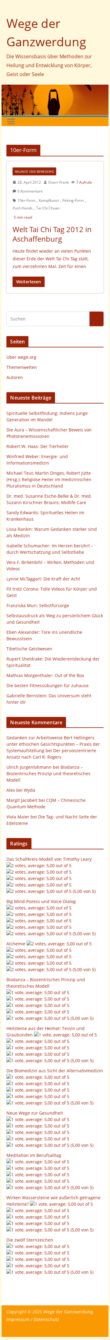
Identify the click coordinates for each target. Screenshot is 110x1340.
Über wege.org (21, 357)
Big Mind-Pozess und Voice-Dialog (41, 901)
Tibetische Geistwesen (29, 649)
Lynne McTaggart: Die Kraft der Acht (43, 579)
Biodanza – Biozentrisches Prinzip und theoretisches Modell (48, 773)
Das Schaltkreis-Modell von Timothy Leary (49, 859)
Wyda (29, 790)
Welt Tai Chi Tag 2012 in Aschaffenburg (52, 234)
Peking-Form (73, 200)
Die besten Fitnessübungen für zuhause (47, 685)
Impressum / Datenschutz (32, 1319)
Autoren (14, 377)
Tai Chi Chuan (48, 208)
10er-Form (26, 200)
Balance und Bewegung (34, 171)
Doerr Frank (58, 182)
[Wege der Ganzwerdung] (55, 89)
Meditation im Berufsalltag (33, 1155)
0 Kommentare (30, 191)
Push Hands (23, 208)
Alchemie (15, 944)
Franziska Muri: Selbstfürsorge (37, 605)
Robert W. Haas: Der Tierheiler (37, 446)
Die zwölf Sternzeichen (29, 1240)
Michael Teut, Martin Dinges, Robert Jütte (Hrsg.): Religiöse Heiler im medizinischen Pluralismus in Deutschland (48, 479)
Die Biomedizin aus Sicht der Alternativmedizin (54, 1071)
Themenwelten (21, 367)
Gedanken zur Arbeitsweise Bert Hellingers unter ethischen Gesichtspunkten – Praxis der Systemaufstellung (53, 744)
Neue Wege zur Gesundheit (34, 1113)
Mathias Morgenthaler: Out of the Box (45, 675)
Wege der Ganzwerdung (68, 1312)
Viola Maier (17, 817)
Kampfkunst (49, 200)
